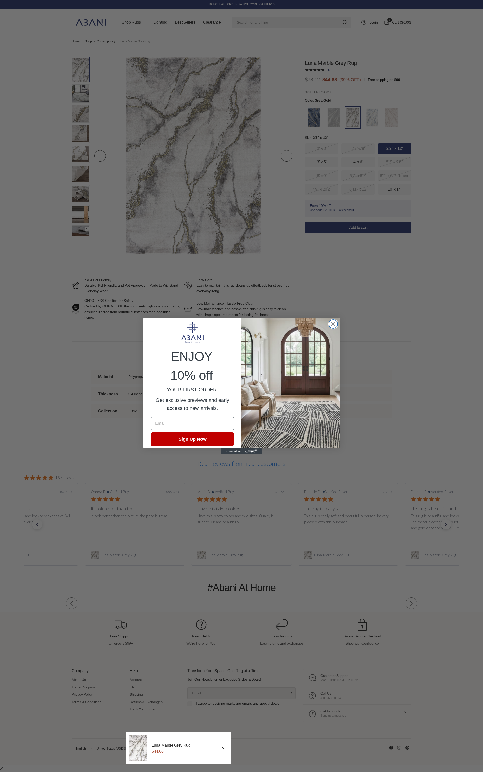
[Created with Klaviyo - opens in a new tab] (241, 451)
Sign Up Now (193, 439)
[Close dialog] (333, 324)
